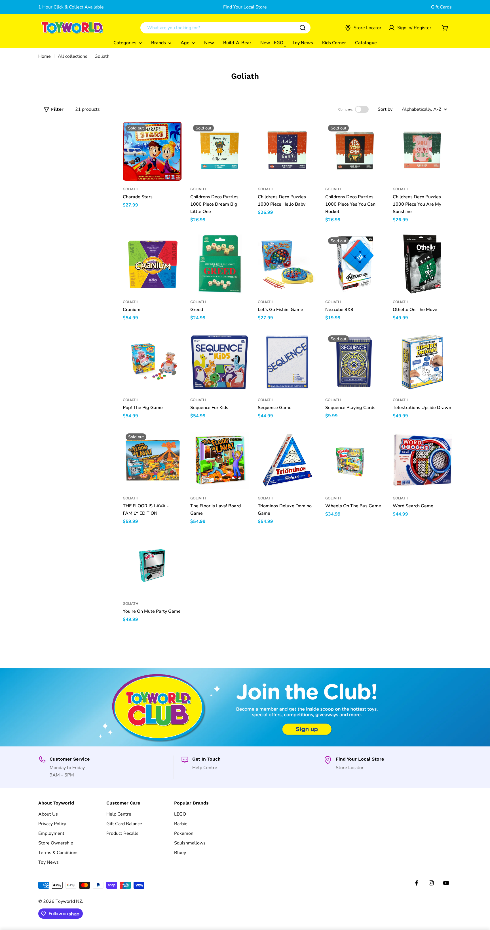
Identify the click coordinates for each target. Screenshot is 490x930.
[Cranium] (152, 264)
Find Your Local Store (245, 7)
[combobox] (225, 27)
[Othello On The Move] (422, 264)
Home (44, 56)
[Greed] (219, 264)
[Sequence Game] (287, 362)
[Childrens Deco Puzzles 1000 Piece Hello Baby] (287, 151)
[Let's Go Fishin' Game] (287, 264)
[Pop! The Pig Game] (152, 362)
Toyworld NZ (69, 901)
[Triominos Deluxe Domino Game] (287, 460)
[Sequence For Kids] (219, 362)
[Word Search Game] (422, 460)
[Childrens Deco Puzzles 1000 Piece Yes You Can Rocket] (354, 151)
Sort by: (386, 109)
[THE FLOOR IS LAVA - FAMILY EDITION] (152, 460)
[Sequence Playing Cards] (354, 362)
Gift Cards (441, 7)
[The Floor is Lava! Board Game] (219, 460)
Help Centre (204, 768)
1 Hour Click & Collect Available (71, 7)
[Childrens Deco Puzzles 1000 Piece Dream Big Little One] (219, 151)
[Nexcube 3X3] (354, 264)
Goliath (130, 189)
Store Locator (350, 768)
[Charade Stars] (152, 151)
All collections (72, 56)
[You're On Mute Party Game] (152, 565)
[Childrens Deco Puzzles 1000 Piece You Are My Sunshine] (422, 151)
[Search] (302, 27)
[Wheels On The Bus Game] (354, 460)
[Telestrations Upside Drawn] (422, 362)
